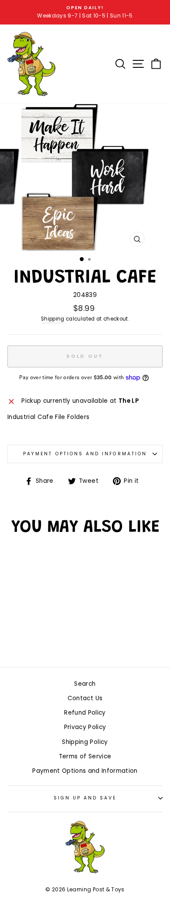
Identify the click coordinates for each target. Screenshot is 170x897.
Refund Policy (84, 713)
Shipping (53, 318)
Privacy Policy (85, 727)
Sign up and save (85, 798)
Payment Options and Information (85, 453)
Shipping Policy (85, 742)
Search (84, 684)
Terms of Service (85, 756)
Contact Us (85, 698)
